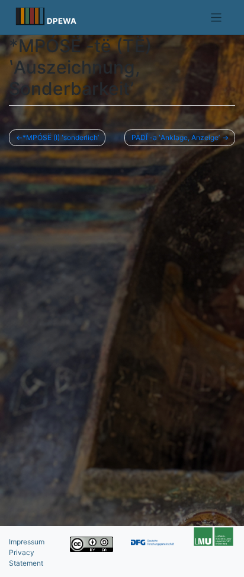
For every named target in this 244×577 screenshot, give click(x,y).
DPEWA (61, 21)
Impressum (26, 541)
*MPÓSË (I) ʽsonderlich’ (61, 137)
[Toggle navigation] (216, 17)
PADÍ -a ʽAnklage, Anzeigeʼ (175, 137)
